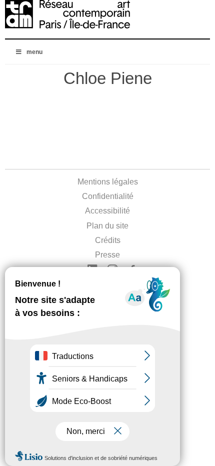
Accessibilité (107, 210)
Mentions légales (108, 182)
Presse (107, 254)
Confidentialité (108, 196)
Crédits (107, 240)
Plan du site (107, 226)
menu (34, 52)
